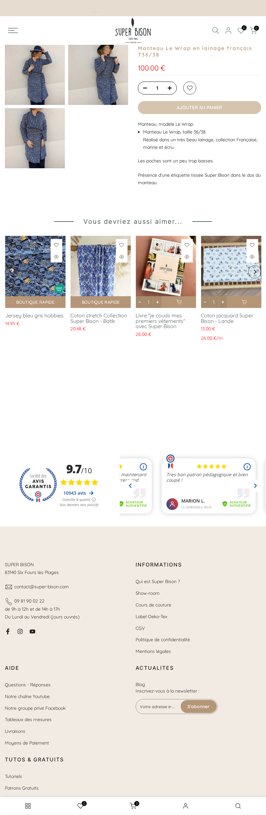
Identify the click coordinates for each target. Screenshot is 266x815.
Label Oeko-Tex (151, 616)
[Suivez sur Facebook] (8, 631)
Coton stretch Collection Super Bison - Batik (98, 318)
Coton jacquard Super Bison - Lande (227, 318)
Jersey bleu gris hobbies (34, 315)
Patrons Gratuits (22, 788)
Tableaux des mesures (28, 719)
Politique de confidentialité (163, 640)
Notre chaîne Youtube (27, 696)
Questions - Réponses (28, 685)
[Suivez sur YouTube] (32, 631)
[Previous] (11, 271)
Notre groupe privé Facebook (35, 708)
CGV (140, 628)
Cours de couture (153, 605)
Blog (140, 684)
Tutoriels (13, 776)
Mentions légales (153, 651)
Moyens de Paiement (27, 743)
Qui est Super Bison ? (158, 581)
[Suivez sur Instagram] (20, 631)
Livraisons (15, 731)
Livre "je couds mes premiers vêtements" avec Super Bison (160, 320)
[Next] (254, 271)
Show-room (148, 593)
